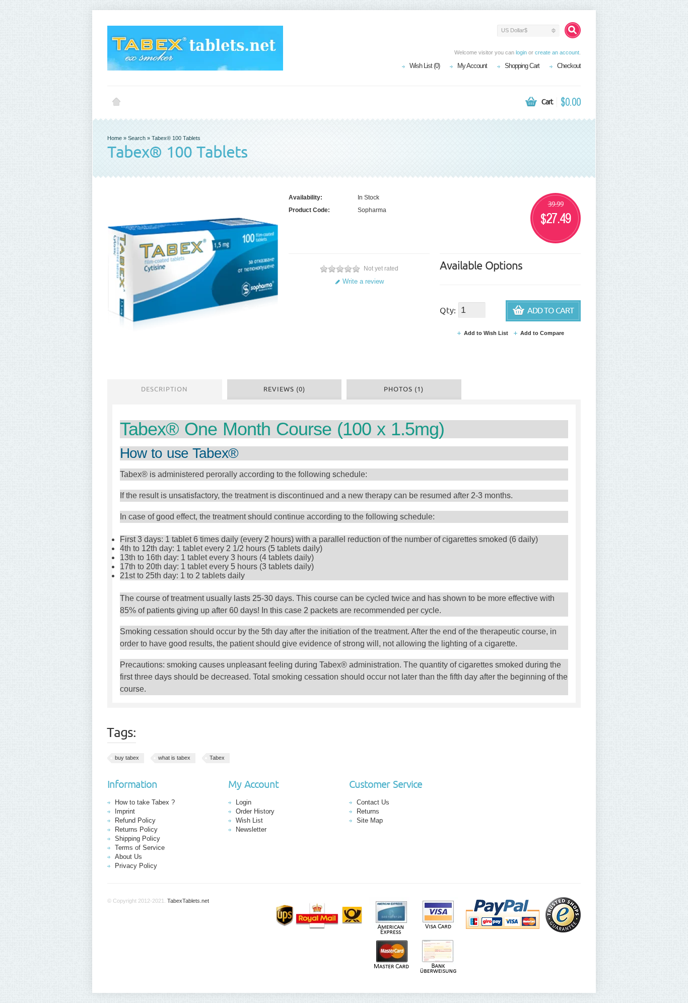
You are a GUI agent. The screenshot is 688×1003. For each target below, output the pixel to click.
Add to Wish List (486, 333)
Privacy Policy (136, 866)
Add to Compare (542, 333)
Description (164, 389)
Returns (368, 811)
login (521, 52)
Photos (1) (404, 389)
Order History (255, 811)
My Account (472, 66)
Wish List (249, 820)
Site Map (370, 820)
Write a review (363, 281)
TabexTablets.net (188, 901)
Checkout (569, 66)
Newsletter (251, 829)
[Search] (573, 30)
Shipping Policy (137, 838)
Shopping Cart (522, 66)
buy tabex (127, 758)
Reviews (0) (284, 389)
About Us (128, 856)
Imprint (125, 811)
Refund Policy (135, 820)
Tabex (217, 758)
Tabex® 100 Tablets (176, 138)
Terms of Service (140, 847)
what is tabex (174, 758)
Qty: (448, 311)
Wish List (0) (424, 66)
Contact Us (373, 802)
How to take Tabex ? (145, 802)
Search (137, 138)
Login (243, 802)
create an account (557, 52)
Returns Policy (136, 829)
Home (116, 102)
